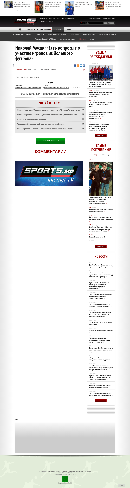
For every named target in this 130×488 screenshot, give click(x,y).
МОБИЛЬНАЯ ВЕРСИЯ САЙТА (47, 22)
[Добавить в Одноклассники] (78, 65)
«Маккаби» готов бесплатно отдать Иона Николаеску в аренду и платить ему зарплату (101, 275)
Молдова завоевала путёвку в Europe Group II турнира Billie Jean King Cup (113, 5)
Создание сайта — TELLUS (65, 483)
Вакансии (88, 471)
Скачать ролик (76, 87)
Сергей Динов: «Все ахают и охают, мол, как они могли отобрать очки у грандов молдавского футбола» (99, 127)
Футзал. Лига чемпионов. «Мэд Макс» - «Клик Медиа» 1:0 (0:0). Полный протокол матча (100, 377)
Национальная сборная (57, 34)
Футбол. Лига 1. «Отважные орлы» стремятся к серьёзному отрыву (101, 266)
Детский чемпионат (67, 39)
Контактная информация (76, 471)
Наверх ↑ (121, 485)
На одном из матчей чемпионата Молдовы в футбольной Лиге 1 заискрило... (100, 94)
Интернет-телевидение (31, 24)
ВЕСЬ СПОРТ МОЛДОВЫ (38, 29)
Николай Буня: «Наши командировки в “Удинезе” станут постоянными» (47, 114)
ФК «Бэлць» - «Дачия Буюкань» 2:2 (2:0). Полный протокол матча (101, 219)
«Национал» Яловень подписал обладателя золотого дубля (100, 359)
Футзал (58, 29)
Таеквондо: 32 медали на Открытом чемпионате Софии (40, 124)
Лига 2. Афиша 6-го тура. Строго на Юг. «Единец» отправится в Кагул (100, 104)
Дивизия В (74, 34)
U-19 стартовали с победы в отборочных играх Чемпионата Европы (45, 128)
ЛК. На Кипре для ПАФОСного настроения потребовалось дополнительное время (100, 314)
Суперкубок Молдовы (107, 34)
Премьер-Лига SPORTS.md (45, 39)
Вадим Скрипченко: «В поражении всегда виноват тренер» (98, 239)
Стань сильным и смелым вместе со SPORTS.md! (50, 94)
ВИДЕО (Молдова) (70, 19)
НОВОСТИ (42, 19)
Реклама (64, 471)
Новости (82, 39)
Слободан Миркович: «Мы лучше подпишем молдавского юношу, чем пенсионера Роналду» (100, 229)
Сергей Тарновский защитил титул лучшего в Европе (83, 4)
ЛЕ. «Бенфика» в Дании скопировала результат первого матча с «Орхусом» (100, 340)
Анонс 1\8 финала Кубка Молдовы (32, 119)
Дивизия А (40, 34)
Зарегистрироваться (95, 19)
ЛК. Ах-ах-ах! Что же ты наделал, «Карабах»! (100, 323)
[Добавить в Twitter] (81, 65)
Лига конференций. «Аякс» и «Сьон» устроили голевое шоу (100, 305)
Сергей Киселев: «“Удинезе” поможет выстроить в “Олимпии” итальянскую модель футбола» (48, 110)
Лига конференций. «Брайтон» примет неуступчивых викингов (101, 394)
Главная (19, 29)
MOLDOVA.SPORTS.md (35, 69)
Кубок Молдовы (89, 34)
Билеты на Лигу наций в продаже (101, 331)
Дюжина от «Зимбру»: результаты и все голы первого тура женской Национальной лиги (101, 350)
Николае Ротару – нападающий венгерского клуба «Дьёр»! (100, 386)
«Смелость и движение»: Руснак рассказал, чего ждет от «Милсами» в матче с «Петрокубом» (100, 115)
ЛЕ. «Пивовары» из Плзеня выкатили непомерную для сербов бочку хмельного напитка (101, 368)
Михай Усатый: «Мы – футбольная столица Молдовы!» (101, 210)
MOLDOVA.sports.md (31, 77)
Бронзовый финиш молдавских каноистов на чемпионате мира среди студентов (100, 84)
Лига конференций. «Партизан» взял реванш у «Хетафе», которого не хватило (100, 296)
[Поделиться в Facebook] (75, 65)
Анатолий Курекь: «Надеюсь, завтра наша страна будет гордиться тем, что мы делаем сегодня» (22, 6)
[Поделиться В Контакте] (84, 65)
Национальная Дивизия (22, 34)
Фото (92, 39)
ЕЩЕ (69, 29)
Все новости (100, 135)
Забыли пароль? (106, 19)
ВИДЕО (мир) (60, 19)
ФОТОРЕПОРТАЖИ (50, 19)
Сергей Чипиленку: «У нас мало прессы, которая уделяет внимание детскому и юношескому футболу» (100, 200)
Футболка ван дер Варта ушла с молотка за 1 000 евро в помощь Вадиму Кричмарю (52, 5)
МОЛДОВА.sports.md (54, 471)
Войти (113, 19)
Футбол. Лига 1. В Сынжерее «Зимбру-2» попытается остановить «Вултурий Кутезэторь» (99, 285)
